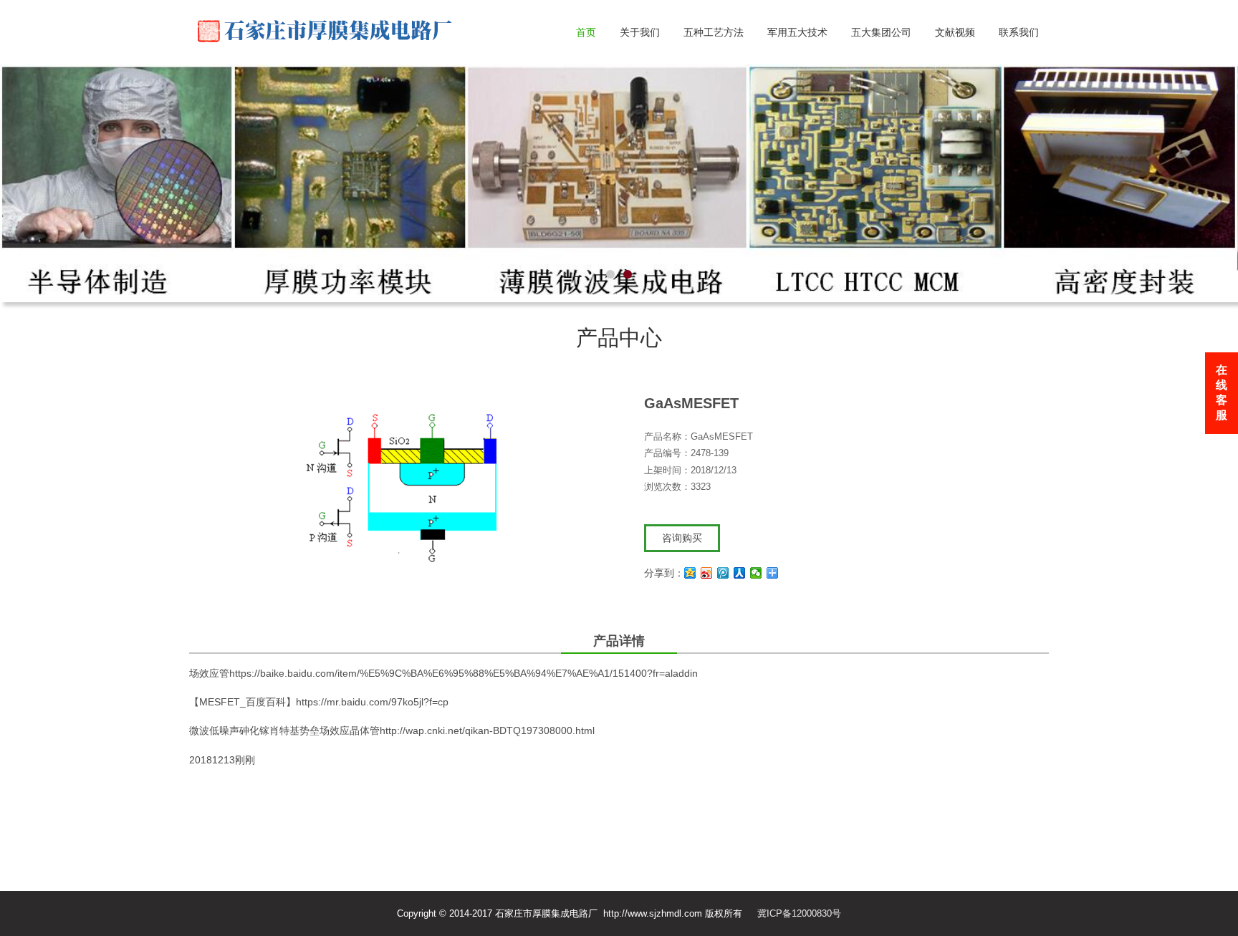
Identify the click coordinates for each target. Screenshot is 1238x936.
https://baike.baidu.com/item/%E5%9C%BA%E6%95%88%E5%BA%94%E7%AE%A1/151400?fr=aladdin (463, 697)
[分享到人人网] (740, 597)
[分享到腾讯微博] (723, 597)
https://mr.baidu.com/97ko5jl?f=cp (372, 726)
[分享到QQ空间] (690, 597)
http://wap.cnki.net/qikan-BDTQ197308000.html (487, 755)
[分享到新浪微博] (707, 597)
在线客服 (1221, 392)
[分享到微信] (756, 597)
